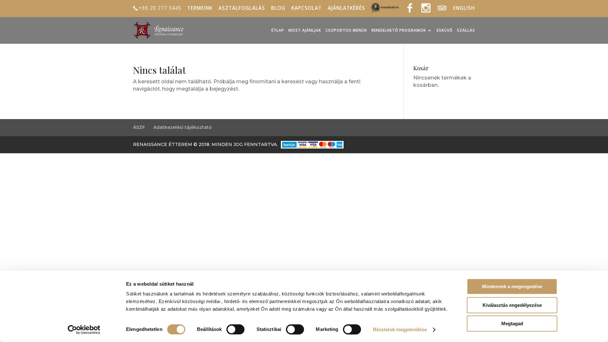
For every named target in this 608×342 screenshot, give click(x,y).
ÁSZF (139, 127)
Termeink (199, 8)
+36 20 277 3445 (160, 8)
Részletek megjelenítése (400, 329)
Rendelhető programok (398, 30)
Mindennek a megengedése (512, 286)
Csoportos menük (346, 30)
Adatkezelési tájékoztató (182, 127)
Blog (278, 8)
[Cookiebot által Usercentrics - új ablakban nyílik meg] (84, 329)
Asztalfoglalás (241, 8)
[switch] (235, 329)
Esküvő (445, 30)
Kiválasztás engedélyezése (512, 305)
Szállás (466, 30)
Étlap (277, 30)
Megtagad (512, 323)
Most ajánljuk (304, 30)
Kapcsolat (306, 8)
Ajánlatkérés (346, 8)
